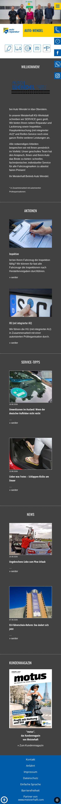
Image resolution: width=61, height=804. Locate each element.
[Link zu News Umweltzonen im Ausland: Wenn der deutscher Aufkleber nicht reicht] (30, 386)
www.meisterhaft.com (31, 799)
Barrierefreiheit (30, 790)
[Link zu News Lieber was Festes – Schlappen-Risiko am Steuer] (30, 454)
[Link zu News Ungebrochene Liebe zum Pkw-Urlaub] (30, 539)
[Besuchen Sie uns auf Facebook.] (57, 52)
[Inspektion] (30, 233)
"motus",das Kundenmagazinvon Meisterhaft (30, 735)
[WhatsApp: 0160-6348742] (57, 64)
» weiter (13, 277)
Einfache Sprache (30, 784)
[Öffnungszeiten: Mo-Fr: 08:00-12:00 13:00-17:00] (57, 41)
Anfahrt (30, 765)
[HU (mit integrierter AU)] (30, 303)
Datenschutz (30, 778)
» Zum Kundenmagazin (30, 745)
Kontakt (30, 759)
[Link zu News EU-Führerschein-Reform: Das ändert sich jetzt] (30, 602)
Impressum (30, 771)
